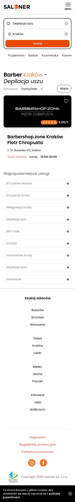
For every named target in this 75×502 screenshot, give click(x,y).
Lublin (37, 353)
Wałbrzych (37, 409)
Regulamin (37, 437)
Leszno (37, 374)
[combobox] (37, 23)
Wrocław (37, 317)
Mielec (37, 367)
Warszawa (37, 325)
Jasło (37, 402)
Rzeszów (37, 310)
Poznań (37, 381)
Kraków (37, 346)
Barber (33, 55)
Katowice (37, 395)
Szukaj (37, 43)
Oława (37, 338)
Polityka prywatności (37, 452)
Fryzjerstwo (16, 55)
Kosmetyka (50, 55)
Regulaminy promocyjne (37, 444)
